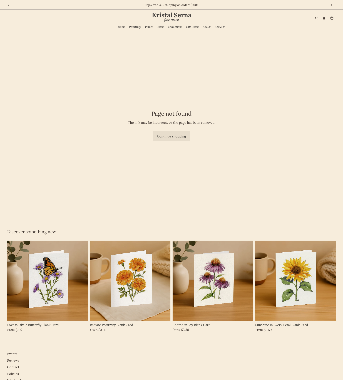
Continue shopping (171, 136)
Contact (13, 367)
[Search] (316, 18)
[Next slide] (332, 5)
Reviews (13, 360)
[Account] (324, 18)
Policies (13, 374)
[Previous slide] (8, 5)
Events (12, 354)
